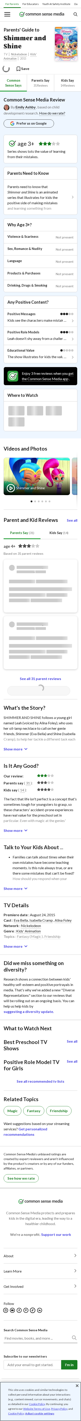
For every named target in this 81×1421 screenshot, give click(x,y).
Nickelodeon (19, 54)
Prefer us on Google (31, 123)
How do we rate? (52, 113)
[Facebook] (19, 1310)
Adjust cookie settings (39, 1413)
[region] (40, 1401)
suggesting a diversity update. (29, 1011)
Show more (13, 749)
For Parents (12, 3)
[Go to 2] (39, 501)
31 (28, 783)
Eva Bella (21, 920)
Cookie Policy (37, 1404)
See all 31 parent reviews (40, 678)
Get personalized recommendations (25, 1131)
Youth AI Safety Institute (56, 3)
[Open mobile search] (75, 14)
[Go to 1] (35, 501)
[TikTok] (33, 1310)
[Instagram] (6, 1310)
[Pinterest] (26, 1310)
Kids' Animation (28, 931)
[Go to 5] (49, 501)
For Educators (30, 3)
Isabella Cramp (41, 920)
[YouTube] (13, 1310)
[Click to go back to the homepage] (41, 15)
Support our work (56, 1234)
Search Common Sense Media (25, 1330)
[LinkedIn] (40, 1310)
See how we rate (21, 1178)
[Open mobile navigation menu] (7, 15)
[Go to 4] (46, 501)
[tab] (13, 82)
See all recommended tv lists (40, 1081)
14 (22, 790)
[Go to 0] (31, 501)
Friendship (52, 936)
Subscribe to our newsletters (25, 1356)
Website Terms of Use (36, 1408)
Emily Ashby (26, 107)
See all (72, 520)
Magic (36, 936)
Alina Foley (63, 920)
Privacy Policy (59, 1408)
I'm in (69, 1365)
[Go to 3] (42, 501)
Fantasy (23, 936)
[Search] (74, 1338)
